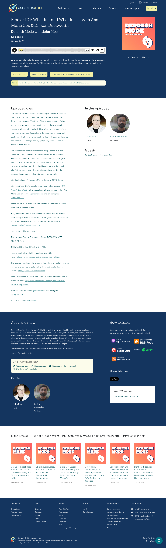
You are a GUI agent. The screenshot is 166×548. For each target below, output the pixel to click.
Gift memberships (113, 515)
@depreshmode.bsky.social (64, 366)
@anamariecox (36, 194)
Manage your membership (115, 512)
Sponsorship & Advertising (67, 528)
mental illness (62, 83)
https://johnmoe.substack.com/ (31, 271)
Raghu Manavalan (119, 136)
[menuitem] (63, 8)
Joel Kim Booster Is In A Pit (125, 397)
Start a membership (113, 509)
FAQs (109, 528)
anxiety (21, 83)
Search (154, 2)
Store (111, 8)
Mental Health (38, 83)
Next (145, 57)
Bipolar (47, 83)
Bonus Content (112, 525)
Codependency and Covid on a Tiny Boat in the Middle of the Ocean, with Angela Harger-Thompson (119, 472)
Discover (38, 515)
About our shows (16, 512)
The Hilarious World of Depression (60, 348)
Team (61, 515)
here (60, 180)
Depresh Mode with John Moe (34, 32)
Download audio (19, 74)
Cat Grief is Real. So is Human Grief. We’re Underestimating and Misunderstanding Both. (21, 472)
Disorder (54, 83)
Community (62, 521)
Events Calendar (40, 521)
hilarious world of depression (78, 83)
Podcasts (62, 8)
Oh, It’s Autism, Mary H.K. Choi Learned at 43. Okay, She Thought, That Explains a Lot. (45, 472)
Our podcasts (15, 509)
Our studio (62, 518)
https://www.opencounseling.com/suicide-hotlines (38, 257)
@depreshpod (39, 291)
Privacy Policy (150, 541)
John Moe (91, 136)
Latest (79, 8)
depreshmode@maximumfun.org (25, 225)
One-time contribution (114, 521)
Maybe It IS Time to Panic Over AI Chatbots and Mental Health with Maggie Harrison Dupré (144, 472)
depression (29, 83)
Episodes (38, 509)
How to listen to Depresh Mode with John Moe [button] (71, 74)
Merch (85, 509)
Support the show (39, 74)
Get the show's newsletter (26, 369)
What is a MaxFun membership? (117, 518)
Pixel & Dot (151, 538)
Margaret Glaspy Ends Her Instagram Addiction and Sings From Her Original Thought (69, 472)
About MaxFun (63, 509)
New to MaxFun (16, 515)
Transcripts (38, 512)
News (37, 518)
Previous (133, 57)
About (96, 8)
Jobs (60, 525)
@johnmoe (31, 300)
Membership (131, 8)
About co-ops (63, 512)
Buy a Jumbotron (88, 512)
